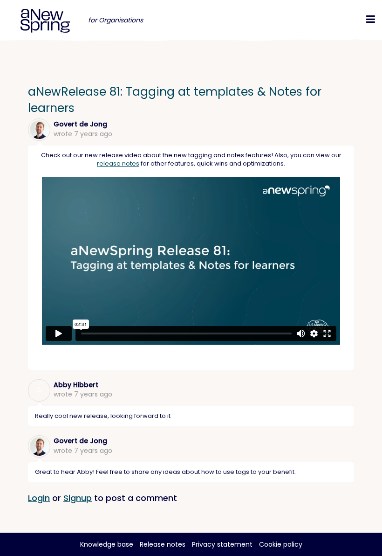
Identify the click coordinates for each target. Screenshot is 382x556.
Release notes (162, 544)
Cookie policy (280, 544)
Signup (77, 498)
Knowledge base (106, 544)
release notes (118, 163)
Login (39, 498)
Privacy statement (222, 544)
